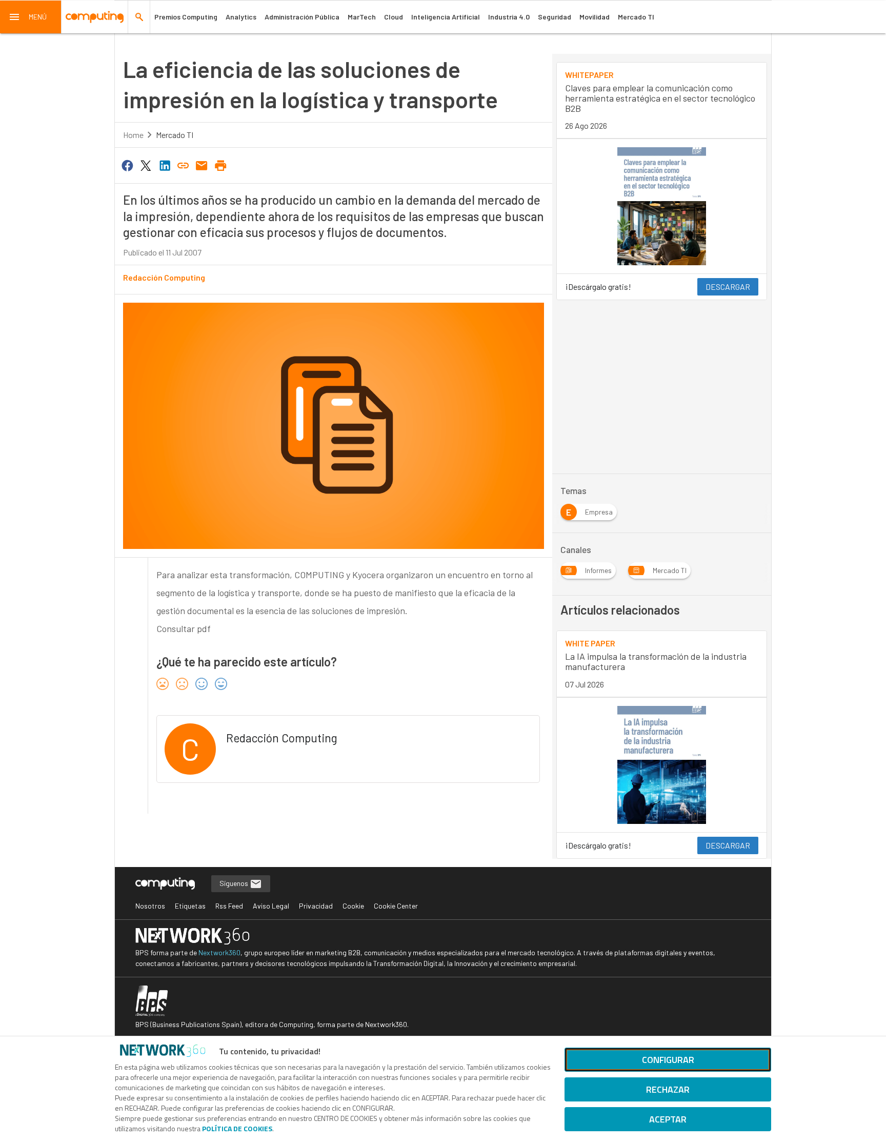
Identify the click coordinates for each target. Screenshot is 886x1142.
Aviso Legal (271, 905)
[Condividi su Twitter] (145, 164)
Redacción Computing (164, 277)
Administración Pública (302, 16)
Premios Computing (185, 16)
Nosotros (150, 905)
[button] (31, 17)
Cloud (393, 16)
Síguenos (234, 883)
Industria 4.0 (509, 16)
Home (133, 135)
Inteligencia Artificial (445, 16)
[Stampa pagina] (220, 164)
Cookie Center (396, 905)
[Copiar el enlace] (183, 164)
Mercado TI (636, 16)
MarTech (362, 16)
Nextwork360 (219, 952)
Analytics (241, 16)
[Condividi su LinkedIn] (164, 164)
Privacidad (316, 905)
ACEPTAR (668, 1119)
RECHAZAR (668, 1089)
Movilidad (594, 16)
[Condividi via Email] (202, 164)
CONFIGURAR (668, 1060)
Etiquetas (190, 905)
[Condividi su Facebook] (127, 164)
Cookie (353, 905)
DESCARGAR (728, 286)
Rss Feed (229, 905)
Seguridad (554, 16)
